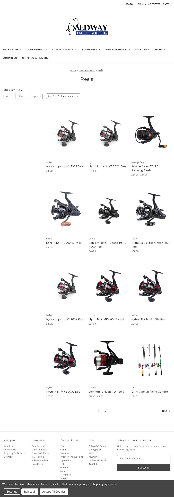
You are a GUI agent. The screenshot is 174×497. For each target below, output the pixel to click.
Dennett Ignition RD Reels (106, 391)
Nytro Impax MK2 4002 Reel (65, 319)
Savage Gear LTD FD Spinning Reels (145, 168)
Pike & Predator (116, 49)
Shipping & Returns (35, 57)
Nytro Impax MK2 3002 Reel (107, 166)
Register (155, 4)
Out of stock (151, 139)
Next (165, 411)
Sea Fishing (10, 49)
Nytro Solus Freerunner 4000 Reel (150, 244)
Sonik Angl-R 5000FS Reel (63, 242)
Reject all (30, 491)
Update (36, 96)
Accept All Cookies (54, 491)
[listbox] (68, 96)
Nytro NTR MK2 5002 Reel (63, 391)
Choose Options (108, 364)
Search (130, 4)
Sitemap (8, 456)
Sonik (63, 449)
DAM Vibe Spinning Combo (149, 391)
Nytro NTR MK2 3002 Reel (148, 319)
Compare (64, 133)
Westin (64, 478)
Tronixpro (65, 474)
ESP (62, 464)
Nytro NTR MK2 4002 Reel (106, 319)
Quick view (65, 127)
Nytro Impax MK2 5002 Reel (65, 166)
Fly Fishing (89, 49)
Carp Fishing (35, 49)
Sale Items (142, 49)
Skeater (64, 471)
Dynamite (65, 460)
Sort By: (52, 96)
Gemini (64, 467)
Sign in (142, 4)
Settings (12, 491)
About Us (160, 49)
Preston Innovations (71, 456)
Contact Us (10, 57)
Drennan (65, 453)
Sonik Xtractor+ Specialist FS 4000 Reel (107, 244)
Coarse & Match (62, 49)
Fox (62, 446)
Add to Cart (65, 139)
